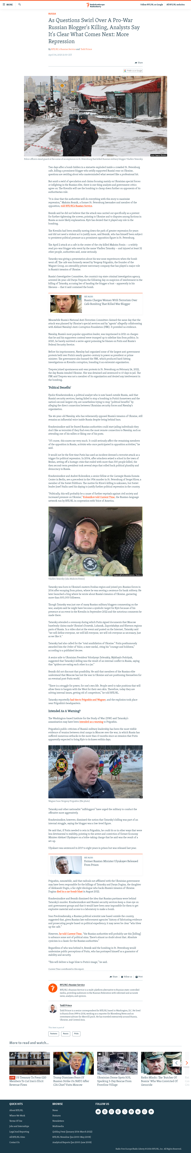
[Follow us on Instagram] (111, 1111)
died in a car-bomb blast (70, 892)
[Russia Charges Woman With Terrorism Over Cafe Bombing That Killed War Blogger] (66, 304)
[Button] (139, 63)
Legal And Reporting (19, 1132)
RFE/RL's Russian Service (63, 49)
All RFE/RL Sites (17, 1137)
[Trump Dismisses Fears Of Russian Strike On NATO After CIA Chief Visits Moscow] (73, 1063)
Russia (52, 14)
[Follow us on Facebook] (131, 1111)
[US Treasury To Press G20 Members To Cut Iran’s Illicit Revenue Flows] (29, 1063)
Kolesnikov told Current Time (99, 497)
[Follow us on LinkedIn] (138, 1111)
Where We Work (17, 1116)
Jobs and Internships (19, 1126)
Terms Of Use (15, 1121)
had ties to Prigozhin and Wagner (88, 700)
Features (56, 1116)
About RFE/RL (16, 1110)
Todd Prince (86, 49)
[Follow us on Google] (118, 1111)
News (55, 1110)
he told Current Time (70, 934)
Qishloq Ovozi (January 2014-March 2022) (72, 1132)
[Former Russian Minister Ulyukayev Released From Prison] (66, 865)
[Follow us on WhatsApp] (144, 1111)
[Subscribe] (151, 1111)
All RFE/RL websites (176, 5)
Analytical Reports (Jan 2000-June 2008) (72, 1142)
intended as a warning (91, 722)
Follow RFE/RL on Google (152, 5)
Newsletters (58, 1121)
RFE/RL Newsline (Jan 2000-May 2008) (71, 1137)
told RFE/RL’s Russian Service (76, 206)
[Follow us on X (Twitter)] (124, 1111)
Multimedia (58, 1126)
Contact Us (14, 1142)
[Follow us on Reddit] (104, 1111)
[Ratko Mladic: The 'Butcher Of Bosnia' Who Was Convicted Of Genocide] (161, 1063)
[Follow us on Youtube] (98, 1111)
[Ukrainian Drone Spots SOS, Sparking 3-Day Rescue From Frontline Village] (117, 1063)
